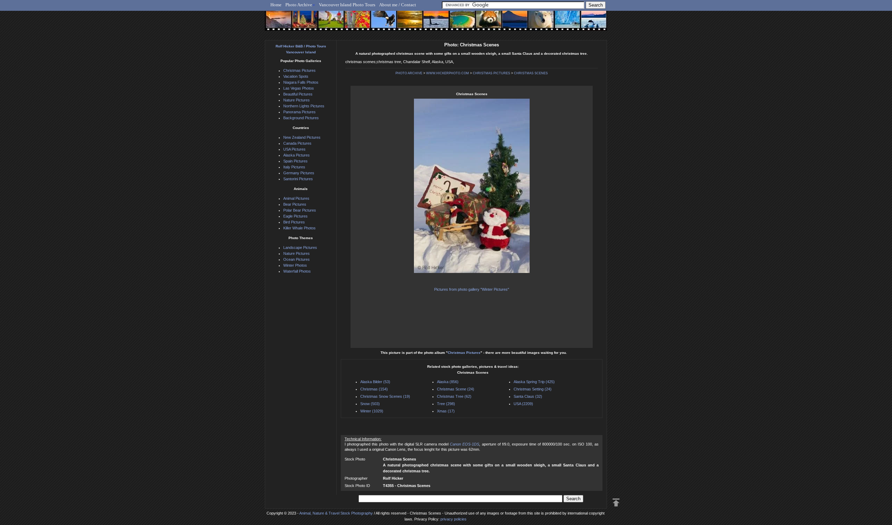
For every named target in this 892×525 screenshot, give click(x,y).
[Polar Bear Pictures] (535, 23)
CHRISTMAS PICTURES (491, 73)
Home (276, 4)
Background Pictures (301, 118)
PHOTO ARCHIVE (408, 73)
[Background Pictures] (406, 23)
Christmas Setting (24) (533, 389)
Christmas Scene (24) (455, 389)
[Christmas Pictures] (303, 23)
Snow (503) (370, 404)
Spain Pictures (295, 161)
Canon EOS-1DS (464, 444)
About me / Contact (397, 4)
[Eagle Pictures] (380, 23)
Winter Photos (295, 265)
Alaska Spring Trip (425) (534, 382)
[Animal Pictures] (483, 23)
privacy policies (453, 519)
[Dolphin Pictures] (587, 23)
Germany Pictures (298, 173)
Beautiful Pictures (298, 94)
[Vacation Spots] (458, 23)
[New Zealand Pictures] (509, 23)
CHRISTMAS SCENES (531, 73)
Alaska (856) (448, 382)
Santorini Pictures (298, 179)
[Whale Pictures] (432, 23)
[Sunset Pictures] (277, 23)
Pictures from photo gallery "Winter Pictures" (471, 289)
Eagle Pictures (295, 216)
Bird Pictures (294, 222)
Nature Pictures (296, 100)
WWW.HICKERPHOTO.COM (447, 73)
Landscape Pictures (300, 247)
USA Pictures (294, 149)
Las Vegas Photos (298, 88)
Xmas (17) (446, 411)
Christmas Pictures (464, 353)
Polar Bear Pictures (299, 210)
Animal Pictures (296, 198)
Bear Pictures (294, 204)
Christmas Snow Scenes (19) (385, 396)
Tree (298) (446, 404)
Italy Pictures (294, 167)
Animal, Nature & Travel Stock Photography (336, 513)
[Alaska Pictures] (561, 23)
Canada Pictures (297, 143)
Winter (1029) (371, 411)
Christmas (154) (374, 389)
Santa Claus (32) (528, 396)
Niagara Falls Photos (300, 82)
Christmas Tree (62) (454, 396)
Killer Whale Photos (299, 228)
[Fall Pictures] (355, 23)
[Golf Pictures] (328, 23)
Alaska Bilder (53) (375, 382)
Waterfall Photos (297, 271)
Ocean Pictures (296, 259)
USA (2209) (523, 404)
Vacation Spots (295, 76)
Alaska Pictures (296, 155)
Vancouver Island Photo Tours (347, 4)
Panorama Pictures (299, 112)
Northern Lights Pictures (303, 106)
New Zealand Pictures (302, 137)
